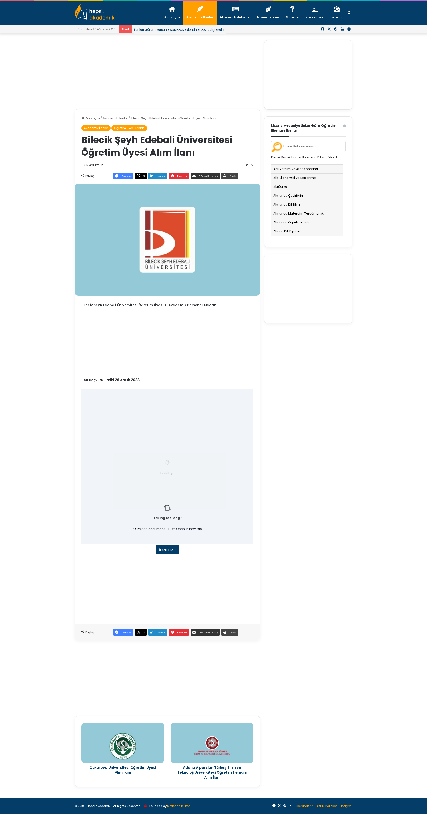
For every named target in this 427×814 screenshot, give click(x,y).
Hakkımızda (304, 806)
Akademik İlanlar (115, 118)
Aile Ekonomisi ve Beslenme (294, 178)
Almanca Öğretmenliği (291, 222)
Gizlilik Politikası (327, 806)
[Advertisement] (167, 71)
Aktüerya (280, 186)
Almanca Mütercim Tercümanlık (298, 213)
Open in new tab (188, 529)
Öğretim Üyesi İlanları (129, 128)
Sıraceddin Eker (178, 806)
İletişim (345, 806)
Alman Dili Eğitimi (286, 231)
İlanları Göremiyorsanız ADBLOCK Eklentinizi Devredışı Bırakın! (180, 29)
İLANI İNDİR (167, 549)
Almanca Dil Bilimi (286, 204)
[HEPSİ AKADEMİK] (95, 12)
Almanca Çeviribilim (288, 195)
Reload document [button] (150, 529)
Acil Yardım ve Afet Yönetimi (295, 169)
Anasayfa (92, 118)
